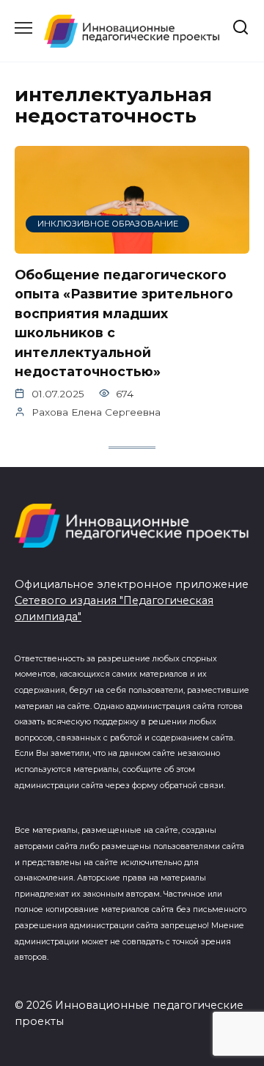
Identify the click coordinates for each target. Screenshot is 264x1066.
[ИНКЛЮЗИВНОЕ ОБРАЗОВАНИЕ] (132, 244)
